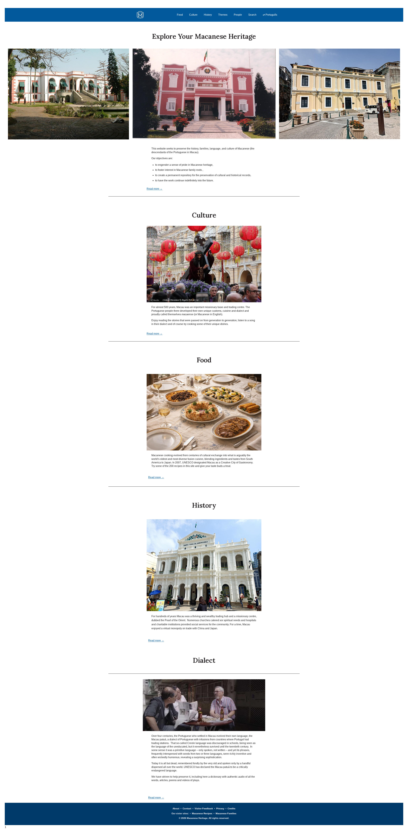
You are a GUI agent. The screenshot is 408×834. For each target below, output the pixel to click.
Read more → (154, 188)
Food (180, 14)
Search (252, 14)
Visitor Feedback (204, 808)
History (208, 14)
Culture (193, 14)
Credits (231, 808)
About (176, 808)
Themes (222, 14)
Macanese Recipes (202, 813)
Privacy (220, 808)
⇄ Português (270, 14)
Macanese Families (226, 813)
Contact (187, 808)
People (238, 14)
